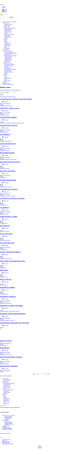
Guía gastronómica (7, 36)
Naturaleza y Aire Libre (9, 423)
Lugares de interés (7, 54)
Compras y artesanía (8, 31)
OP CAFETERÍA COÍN (7, 243)
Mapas (5, 40)
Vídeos (5, 46)
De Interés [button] (4, 394)
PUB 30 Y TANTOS (6, 341)
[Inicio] (1, 4)
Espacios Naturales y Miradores (10, 69)
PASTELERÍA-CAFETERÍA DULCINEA (12, 261)
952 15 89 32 (6, 359)
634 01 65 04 (6, 272)
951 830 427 (6, 137)
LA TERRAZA (4, 207)
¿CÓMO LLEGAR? (6, 427)
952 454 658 (6, 325)
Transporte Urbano (7, 43)
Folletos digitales (7, 45)
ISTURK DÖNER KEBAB (8, 180)
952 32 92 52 (6, 228)
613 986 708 (6, 110)
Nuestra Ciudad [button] (5, 378)
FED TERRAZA (5, 134)
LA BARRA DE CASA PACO (9, 189)
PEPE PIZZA (4, 270)
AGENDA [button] (4, 81)
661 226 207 (6, 200)
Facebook (5, 9)
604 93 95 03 (6, 191)
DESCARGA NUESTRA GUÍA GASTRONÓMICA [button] (10, 90)
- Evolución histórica (8, 56)
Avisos (5, 79)
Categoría (2, 92)
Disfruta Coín (7, 425)
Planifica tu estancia (8, 417)
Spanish (3, 6)
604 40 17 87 (6, 289)
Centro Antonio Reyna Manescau (10, 53)
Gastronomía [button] (4, 388)
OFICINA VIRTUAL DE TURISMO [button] (9, 21)
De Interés (6, 419)
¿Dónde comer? (7, 35)
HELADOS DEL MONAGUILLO (10, 162)
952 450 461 (6, 263)
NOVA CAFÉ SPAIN (6, 234)
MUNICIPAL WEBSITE (7, 428)
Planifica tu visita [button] (5, 382)
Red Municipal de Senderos (9, 64)
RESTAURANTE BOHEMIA (9, 366)
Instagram (5, 10)
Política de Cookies (5, 442)
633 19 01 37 (6, 219)
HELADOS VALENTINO (7, 171)
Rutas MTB (6, 66)
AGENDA (4, 426)
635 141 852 (6, 281)
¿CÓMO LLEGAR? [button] (6, 83)
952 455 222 (6, 164)
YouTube (5, 11)
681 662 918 (6, 308)
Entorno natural (7, 25)
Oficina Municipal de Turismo (9, 28)
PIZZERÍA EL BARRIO (7, 287)
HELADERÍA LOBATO (7, 153)
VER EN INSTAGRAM (6, 343)
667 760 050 (6, 350)
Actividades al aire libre (8, 71)
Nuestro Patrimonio (8, 416)
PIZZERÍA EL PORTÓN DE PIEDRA (11, 305)
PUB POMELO (4, 348)
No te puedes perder (8, 29)
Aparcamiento (6, 44)
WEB (2, 139)
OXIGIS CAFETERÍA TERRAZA (10, 252)
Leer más (1, 104)
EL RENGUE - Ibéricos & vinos (9, 108)
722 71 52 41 (6, 173)
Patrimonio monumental (8, 51)
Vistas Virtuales (7, 48)
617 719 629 (6, 299)
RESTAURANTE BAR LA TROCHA (11, 357)
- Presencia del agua (8, 59)
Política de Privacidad (6, 441)
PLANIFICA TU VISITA (7, 429)
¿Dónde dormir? (7, 30)
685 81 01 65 (6, 146)
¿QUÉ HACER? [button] (5, 49)
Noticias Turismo (7, 80)
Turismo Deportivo (8, 422)
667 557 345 (6, 316)
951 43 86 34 (6, 182)
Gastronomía (7, 418)
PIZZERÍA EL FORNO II (8, 296)
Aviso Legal (4, 440)
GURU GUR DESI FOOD (8, 143)
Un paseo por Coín (7, 60)
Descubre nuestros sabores (9, 34)
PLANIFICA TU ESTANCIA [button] (8, 84)
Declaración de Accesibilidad (7, 443)
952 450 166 (6, 101)
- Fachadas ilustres (7, 58)
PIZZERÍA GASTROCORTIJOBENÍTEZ (12, 313)
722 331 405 (6, 155)
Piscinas (5, 73)
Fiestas (5, 75)
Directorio (6, 41)
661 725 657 (6, 127)
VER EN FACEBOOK (5, 103)
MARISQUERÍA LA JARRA (8, 216)
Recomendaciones (7, 68)
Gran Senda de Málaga (8, 65)
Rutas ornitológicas (7, 70)
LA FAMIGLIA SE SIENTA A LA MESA (12, 198)
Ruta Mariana (6, 61)
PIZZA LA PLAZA (6, 279)
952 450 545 (6, 368)
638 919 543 (6, 254)
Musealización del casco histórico (10, 55)
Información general (8, 24)
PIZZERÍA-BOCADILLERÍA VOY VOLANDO (14, 323)
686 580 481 (6, 245)
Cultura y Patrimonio (8, 421)
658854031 (6, 236)
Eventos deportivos (7, 78)
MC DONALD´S (5, 226)
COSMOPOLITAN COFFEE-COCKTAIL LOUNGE (16, 99)
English (3, 7)
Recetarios (6, 38)
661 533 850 (6, 119)
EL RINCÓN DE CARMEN (8, 117)
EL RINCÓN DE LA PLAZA (8, 125)
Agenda (5, 76)
